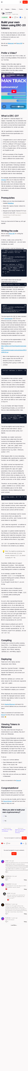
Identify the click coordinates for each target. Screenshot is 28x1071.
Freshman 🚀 (21, 9)
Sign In (25, 2)
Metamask (11, 43)
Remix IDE (19, 43)
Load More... (14, 925)
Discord (3, 714)
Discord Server (7, 801)
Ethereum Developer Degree (14, 9)
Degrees (7, 9)
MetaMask (11, 203)
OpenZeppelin (8, 318)
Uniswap (3, 180)
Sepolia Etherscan (10, 704)
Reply (25, 880)
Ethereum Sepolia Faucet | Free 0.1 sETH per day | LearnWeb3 (15, 215)
